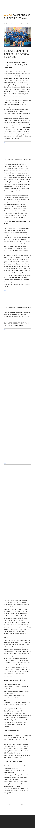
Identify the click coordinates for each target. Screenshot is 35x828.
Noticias (22, 24)
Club (28, 24)
